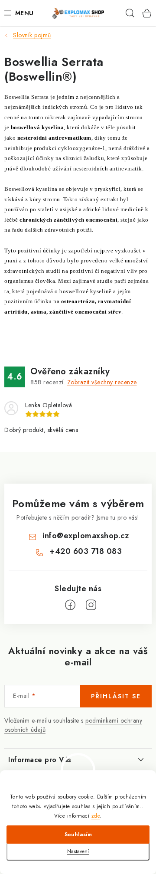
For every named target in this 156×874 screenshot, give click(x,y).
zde (95, 816)
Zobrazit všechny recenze (102, 382)
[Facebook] (70, 605)
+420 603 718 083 (85, 551)
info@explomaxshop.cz (85, 535)
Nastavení (78, 851)
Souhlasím (78, 834)
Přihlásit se (116, 696)
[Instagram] (91, 605)
